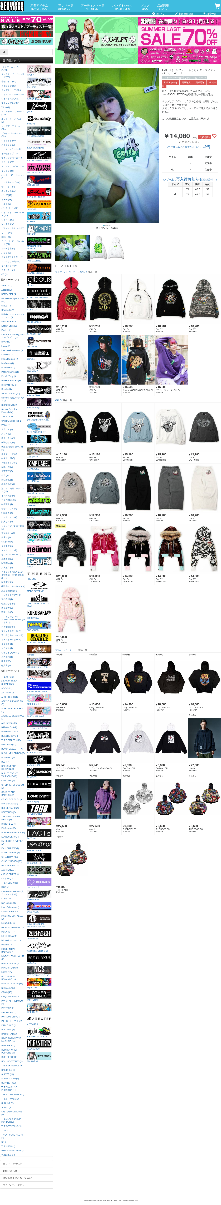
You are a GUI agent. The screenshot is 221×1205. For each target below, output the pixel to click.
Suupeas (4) (7, 541)
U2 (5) (4, 1141)
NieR (29, 740)
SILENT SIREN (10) (10, 393)
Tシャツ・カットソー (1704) (11, 68)
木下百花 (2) (7, 471)
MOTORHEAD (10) (10, 967)
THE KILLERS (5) (9, 882)
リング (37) (6, 232)
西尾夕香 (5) (7, 607)
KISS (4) (5, 886)
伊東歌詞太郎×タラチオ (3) (12, 448)
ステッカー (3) (8, 269)
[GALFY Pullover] (71, 299)
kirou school (33, 1060)
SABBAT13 (32, 505)
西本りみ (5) (7, 612)
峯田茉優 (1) (7, 643)
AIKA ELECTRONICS (37, 691)
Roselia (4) (6, 388)
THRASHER (33, 630)
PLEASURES (33, 1048)
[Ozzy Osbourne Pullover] (104, 677)
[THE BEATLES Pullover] (138, 799)
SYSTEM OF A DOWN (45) (11, 1113)
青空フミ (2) (7, 429)
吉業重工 (31, 358)
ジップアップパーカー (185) (11, 127)
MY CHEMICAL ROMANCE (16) (8, 978)
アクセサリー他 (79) (10, 261)
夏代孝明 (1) (7, 599)
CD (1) (4, 274)
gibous (30, 285)
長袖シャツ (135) (9, 85)
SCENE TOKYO (34, 99)
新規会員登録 (185, 13)
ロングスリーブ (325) (11, 89)
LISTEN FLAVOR (35, 172)
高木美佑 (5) (7, 558)
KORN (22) (6, 898)
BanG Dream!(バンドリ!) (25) (12, 300)
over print (31, 86)
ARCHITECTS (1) (9, 696)
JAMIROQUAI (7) (9, 869)
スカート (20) (7, 161)
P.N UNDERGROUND (37, 160)
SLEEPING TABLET (36, 431)
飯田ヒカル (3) (8, 437)
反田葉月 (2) (7, 567)
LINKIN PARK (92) (9, 911)
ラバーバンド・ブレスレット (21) (12, 242)
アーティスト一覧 (92, 6)
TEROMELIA (33, 899)
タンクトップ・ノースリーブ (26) (12, 75)
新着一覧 (211, 13)
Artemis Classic (34, 395)
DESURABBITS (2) (10, 321)
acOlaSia (31, 962)
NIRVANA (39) (8, 987)
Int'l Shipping (170, 82)
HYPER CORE (34, 850)
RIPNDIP (31, 233)
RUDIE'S (31, 221)
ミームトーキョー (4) (11, 639)
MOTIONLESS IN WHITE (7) (13, 957)
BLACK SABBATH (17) (12, 748)
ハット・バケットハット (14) (12, 176)
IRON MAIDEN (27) (10, 865)
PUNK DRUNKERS (36, 196)
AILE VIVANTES (34, 752)
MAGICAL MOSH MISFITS (35, 247)
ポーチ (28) (6, 199)
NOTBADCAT (33, 480)
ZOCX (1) (5, 424)
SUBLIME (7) (7, 1102)
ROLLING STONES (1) (12, 1061)
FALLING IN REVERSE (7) (12, 842)
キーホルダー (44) (9, 265)
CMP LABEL (33, 468)
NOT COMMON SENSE (38, 975)
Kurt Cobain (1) (8, 902)
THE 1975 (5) (7, 676)
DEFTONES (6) (8, 812)
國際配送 (199, 82)
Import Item (32, 987)
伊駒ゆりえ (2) (8, 442)
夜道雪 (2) (6, 660)
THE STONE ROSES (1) (12, 1094)
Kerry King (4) (7, 878)
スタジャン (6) (8, 144)
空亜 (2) (5, 475)
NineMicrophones (35, 493)
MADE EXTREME (35, 590)
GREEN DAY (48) (9, 856)
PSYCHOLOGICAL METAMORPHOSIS (36, 924)
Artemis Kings (33, 407)
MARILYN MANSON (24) (13, 927)
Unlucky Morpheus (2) (11, 420)
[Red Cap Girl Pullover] (138, 738)
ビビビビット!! (34, 703)
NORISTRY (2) (8, 367)
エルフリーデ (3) (9, 453)
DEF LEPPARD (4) (10, 807)
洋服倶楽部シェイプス (37, 666)
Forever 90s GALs (35, 715)
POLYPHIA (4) (8, 1029)
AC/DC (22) (6, 688)
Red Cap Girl (33, 184)
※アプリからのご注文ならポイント (190, 147)
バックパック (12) (9, 207)
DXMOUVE (32, 529)
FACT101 (31, 838)
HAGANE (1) (7, 341)
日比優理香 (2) (8, 626)
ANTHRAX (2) (8, 692)
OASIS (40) (6, 992)
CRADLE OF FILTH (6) (11, 799)
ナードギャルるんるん (37, 728)
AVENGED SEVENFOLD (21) (13, 717)
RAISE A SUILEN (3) (11, 380)
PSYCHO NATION (35, 148)
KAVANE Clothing (35, 272)
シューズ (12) (7, 219)
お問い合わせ (10, 1171)
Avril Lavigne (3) (9, 722)
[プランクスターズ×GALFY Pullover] (171, 360)
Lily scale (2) (7, 354)
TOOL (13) (6, 1130)
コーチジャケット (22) (11, 149)
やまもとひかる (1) (10, 652)
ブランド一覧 (64, 6)
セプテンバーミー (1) (11, 554)
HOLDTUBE (32, 1011)
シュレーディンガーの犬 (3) (12, 527)
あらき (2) (6, 433)
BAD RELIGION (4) (10, 731)
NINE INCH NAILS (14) (12, 983)
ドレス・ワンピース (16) (12, 166)
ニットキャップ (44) (10, 182)
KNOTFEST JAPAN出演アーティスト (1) (12, 893)
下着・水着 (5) (8, 248)
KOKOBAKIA (33, 617)
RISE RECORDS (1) (10, 1056)
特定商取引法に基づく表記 (17, 1178)
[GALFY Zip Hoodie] (104, 549)
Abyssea (31, 382)
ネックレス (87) (8, 190)
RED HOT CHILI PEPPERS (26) (9, 1051)
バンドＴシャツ (122, 6)
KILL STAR (32, 309)
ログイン (160, 13)
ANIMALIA (32, 874)
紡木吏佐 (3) (7, 581)
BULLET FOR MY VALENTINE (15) (9, 775)
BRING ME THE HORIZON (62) (8, 767)
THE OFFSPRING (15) (11, 1126)
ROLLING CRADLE (36, 642)
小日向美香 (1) (8, 495)
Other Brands (33, 999)
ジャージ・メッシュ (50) (12, 94)
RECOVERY (33, 370)
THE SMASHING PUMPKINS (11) (9, 1088)
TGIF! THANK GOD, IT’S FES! (38, 604)
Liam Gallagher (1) (10, 907)
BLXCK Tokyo (33, 764)
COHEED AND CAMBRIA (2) (8, 793)
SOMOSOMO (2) (9, 404)
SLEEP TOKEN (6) (10, 1078)
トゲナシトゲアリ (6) (11, 594)
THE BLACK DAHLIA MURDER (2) (11, 1120)
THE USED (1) (8, 1146)
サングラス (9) (8, 186)
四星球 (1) (6, 537)
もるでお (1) (7, 648)
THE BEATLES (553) (11, 740)
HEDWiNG (32, 789)
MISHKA (31, 825)
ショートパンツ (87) (10, 98)
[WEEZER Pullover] (71, 677)
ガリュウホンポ (34, 862)
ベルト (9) (6, 203)
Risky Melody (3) (9, 384)
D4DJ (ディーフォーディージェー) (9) (13, 316)
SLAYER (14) (7, 1074)
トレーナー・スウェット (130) (12, 113)
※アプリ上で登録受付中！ (190, 179)
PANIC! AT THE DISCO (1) (12, 1002)
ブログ (145, 6)
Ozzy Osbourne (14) (10, 996)
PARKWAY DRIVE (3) (11, 1016)
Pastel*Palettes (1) (10, 371)
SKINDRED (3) (8, 1069)
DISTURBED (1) (9, 823)
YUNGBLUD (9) (8, 1154)
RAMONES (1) (8, 1045)
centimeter (32, 346)
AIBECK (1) (6, 285)
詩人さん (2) (7, 521)
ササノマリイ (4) (9, 508)
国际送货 (186, 82)
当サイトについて (12, 1164)
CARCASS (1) (8, 780)
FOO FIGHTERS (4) (10, 852)
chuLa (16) (6, 305)
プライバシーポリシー (15, 1185)
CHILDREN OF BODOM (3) (12, 786)
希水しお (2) (7, 466)
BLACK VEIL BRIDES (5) (13, 753)
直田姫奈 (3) (7, 545)
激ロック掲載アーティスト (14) (12, 490)
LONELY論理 (33, 801)
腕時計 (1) (6, 236)
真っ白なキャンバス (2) (12, 635)
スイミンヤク (33, 887)
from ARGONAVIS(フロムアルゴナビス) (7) (13, 336)
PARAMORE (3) (8, 1012)
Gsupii (30, 566)
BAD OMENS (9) (9, 727)
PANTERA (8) (7, 1007)
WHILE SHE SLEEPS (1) (13, 1150)
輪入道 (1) (6, 665)
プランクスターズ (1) (11, 630)
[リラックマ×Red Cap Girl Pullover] (71, 738)
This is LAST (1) (8, 416)
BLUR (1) (5, 761)
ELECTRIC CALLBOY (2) (13, 832)
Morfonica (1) (7, 363)
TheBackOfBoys (34, 813)
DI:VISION (32, 776)
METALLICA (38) (9, 935)
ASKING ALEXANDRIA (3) (12, 702)
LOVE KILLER (33, 911)
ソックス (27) (7, 223)
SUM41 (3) (6, 1107)
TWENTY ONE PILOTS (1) (12, 1136)
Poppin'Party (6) (8, 376)
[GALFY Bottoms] (138, 488)
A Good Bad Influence (37, 297)
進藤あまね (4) (8, 532)
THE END (31, 578)
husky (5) (5, 345)
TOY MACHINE (34, 260)
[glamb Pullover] (204, 738)
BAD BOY (31, 679)
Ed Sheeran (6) (8, 827)
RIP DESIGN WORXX (37, 1036)
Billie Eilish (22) (8, 744)
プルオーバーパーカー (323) (11, 135)
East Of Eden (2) (9, 325)
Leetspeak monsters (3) (12, 350)
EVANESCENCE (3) (10, 836)
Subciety (31, 123)
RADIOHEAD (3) (9, 1033)
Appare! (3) (6, 289)
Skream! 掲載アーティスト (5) (12, 399)
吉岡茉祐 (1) (7, 656)
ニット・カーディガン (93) (11, 120)
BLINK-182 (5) (8, 757)
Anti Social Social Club (38, 950)
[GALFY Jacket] (71, 549)
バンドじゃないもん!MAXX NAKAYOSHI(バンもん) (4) (13, 619)
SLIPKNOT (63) (8, 1082)
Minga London (34, 321)
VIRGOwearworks (35, 135)
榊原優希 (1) (7, 504)
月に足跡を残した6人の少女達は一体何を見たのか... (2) (12, 574)
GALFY (202, 77)
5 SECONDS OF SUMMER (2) (9, 682)
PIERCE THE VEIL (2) (11, 1020)
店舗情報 (163, 6)
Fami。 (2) (6, 330)
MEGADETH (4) (8, 931)
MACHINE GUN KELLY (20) (12, 917)
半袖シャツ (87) (8, 81)
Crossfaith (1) (7, 309)
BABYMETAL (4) (9, 294)
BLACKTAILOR (34, 333)
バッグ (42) (6, 195)
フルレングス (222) (10, 102)
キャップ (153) (8, 170)
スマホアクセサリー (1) (12, 256)
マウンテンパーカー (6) (12, 157)
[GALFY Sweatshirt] (71, 427)
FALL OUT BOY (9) (10, 848)
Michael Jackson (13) (11, 940)
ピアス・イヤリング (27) (12, 228)
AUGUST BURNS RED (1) (12, 710)
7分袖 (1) (5, 107)
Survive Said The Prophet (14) (9, 411)
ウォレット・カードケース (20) (12, 214)
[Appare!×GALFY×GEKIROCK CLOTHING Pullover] (138, 360)
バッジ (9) (6, 252)
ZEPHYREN (33, 938)
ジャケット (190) (9, 140)
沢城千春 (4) (7, 512)
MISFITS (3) (6, 944)
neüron (30, 554)
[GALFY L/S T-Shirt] (204, 427)
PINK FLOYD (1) (9, 1025)
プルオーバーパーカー (172, 77)
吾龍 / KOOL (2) (8, 499)
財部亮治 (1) (7, 563)
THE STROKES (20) (10, 1098)
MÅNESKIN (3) (8, 922)
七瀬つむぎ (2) (8, 603)
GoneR (30, 654)
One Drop (31, 542)
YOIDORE (31, 209)
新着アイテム (39, 6)
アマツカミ (32, 444)
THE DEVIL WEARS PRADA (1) (10, 818)
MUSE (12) (6, 971)
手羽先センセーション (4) (13, 586)
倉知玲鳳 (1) (7, 479)
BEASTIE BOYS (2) (10, 735)
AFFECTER (32, 1024)
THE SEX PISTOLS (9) (11, 1065)
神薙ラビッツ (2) (9, 462)
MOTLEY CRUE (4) (10, 963)
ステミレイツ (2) (9, 550)
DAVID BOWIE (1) (9, 803)
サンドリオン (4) (9, 517)
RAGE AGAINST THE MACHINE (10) (11, 1039)
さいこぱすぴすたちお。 (38, 419)
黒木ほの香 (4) (8, 483)
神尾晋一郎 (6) (8, 458)
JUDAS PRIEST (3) (10, 874)
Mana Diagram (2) (9, 358)
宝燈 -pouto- (33, 456)
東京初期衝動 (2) (9, 590)
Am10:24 (31, 517)
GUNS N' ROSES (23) (11, 861)
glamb (30, 111)
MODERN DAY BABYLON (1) (8, 950)
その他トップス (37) (10, 153)
